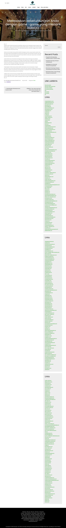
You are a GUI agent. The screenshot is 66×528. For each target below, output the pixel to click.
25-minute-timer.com (49, 284)
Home (18, 7)
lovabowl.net (47, 242)
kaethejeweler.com (48, 341)
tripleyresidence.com (49, 317)
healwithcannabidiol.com (49, 333)
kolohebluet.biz (48, 460)
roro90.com (47, 111)
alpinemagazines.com (49, 421)
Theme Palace (57, 526)
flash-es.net (47, 188)
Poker (22, 7)
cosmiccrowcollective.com (50, 129)
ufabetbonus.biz (48, 496)
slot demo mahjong (48, 87)
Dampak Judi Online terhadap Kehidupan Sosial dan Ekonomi (27, 526)
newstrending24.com (49, 495)
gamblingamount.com (49, 218)
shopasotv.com (48, 484)
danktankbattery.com (49, 176)
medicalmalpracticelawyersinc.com (52, 480)
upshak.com (47, 190)
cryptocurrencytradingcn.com (51, 204)
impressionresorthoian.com (50, 194)
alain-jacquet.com (48, 130)
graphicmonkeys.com (49, 300)
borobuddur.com (48, 280)
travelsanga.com (48, 485)
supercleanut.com (48, 296)
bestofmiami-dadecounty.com (51, 255)
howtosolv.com (48, 449)
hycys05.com (47, 159)
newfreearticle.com (48, 155)
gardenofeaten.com (49, 157)
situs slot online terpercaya (50, 86)
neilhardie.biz (47, 457)
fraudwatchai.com (48, 272)
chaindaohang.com (48, 433)
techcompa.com (48, 410)
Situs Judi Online (44, 7)
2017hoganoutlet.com (49, 103)
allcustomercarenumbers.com (51, 310)
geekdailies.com (48, 360)
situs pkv (37, 511)
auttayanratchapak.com (49, 137)
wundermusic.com (48, 281)
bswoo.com (47, 501)
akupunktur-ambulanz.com (50, 427)
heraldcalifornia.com (49, 299)
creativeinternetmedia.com (50, 399)
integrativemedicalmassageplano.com (52, 184)
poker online (39, 513)
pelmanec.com (48, 105)
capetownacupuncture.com (50, 126)
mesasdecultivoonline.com (50, 151)
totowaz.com (47, 206)
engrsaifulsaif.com (48, 287)
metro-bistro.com (48, 447)
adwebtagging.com (48, 213)
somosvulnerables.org (49, 319)
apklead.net (47, 369)
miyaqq (36, 519)
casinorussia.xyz (48, 465)
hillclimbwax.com (48, 219)
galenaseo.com (48, 476)
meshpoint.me (47, 133)
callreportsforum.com (49, 364)
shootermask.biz (48, 461)
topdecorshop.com (48, 483)
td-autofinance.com (49, 415)
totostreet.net (47, 269)
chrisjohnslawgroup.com (49, 312)
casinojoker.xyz (48, 470)
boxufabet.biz (47, 350)
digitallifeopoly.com (48, 263)
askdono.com (47, 394)
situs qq (28, 511)
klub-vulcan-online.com (49, 314)
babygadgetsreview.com (49, 426)
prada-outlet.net (48, 380)
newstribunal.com (48, 245)
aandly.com (47, 500)
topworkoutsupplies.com (49, 259)
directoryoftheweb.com (49, 107)
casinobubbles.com (48, 264)
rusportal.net (47, 120)
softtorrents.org (48, 318)
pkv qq (42, 515)
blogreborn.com (48, 402)
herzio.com (47, 113)
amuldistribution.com (49, 279)
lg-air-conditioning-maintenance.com (52, 435)
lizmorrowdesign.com (49, 331)
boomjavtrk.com (48, 368)
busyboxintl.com (48, 136)
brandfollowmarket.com (49, 209)
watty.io (46, 121)
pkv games (47, 91)
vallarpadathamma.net (49, 142)
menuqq (24, 511)
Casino (29, 7)
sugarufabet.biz (48, 349)
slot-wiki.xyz (47, 473)
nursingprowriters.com (49, 199)
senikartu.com (47, 118)
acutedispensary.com (49, 202)
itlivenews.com (47, 492)
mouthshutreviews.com (49, 260)
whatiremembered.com (49, 429)
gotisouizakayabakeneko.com (50, 132)
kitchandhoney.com (48, 446)
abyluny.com (47, 366)
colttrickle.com (48, 383)
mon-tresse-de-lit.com (49, 348)
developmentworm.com (49, 491)
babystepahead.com (49, 215)
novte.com (47, 438)
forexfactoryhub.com (49, 407)
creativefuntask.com (49, 286)
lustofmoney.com (48, 223)
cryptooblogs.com (48, 275)
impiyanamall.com (48, 267)
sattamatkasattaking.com (50, 342)
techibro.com (47, 419)
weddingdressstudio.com (49, 453)
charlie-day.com (48, 179)
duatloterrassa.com (48, 321)
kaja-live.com (47, 408)
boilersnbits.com (48, 152)
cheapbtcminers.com (49, 288)
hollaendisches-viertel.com (50, 441)
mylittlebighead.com (49, 292)
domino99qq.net (48, 106)
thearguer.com (48, 171)
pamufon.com (47, 322)
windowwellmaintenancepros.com (51, 229)
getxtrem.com (47, 167)
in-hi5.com (47, 114)
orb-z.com (47, 148)
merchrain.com (48, 361)
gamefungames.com (49, 283)
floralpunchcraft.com (49, 173)
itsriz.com (47, 124)
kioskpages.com (48, 334)
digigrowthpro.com (48, 381)
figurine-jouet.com (48, 353)
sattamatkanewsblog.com (50, 203)
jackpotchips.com (48, 307)
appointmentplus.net (49, 489)
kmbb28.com (47, 362)
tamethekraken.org (48, 325)
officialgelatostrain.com (49, 339)
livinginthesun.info (48, 122)
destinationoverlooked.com (50, 217)
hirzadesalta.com (48, 261)
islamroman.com (48, 414)
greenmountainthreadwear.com (51, 200)
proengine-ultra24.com (49, 442)
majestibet (32, 519)
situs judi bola (28, 513)
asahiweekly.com (48, 295)
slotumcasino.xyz (48, 466)
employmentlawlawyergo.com (51, 478)
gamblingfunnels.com (49, 387)
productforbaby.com (49, 147)
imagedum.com (48, 337)
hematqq (37, 514)
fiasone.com (47, 175)
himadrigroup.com (48, 412)
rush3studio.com (48, 110)
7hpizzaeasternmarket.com (50, 439)
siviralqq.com (47, 192)
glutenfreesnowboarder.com (50, 330)
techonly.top (47, 395)
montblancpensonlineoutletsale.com (52, 425)
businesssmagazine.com (49, 398)
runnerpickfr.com (48, 384)
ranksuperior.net (48, 214)
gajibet (40, 519)
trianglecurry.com (48, 335)
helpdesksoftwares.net (49, 241)
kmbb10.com (47, 165)
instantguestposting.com (49, 487)
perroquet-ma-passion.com (50, 356)
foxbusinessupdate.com (49, 182)
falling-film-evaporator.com (50, 196)
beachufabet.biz (48, 346)
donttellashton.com (48, 109)
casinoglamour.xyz (48, 468)
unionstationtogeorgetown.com (51, 290)
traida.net (47, 445)
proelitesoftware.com (49, 308)
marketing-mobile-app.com (50, 172)
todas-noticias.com (48, 117)
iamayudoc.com (48, 291)
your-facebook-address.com (50, 354)
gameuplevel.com (48, 276)
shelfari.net (47, 464)
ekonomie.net (47, 488)
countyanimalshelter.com (50, 211)
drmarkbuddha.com (49, 434)
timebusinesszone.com (49, 225)
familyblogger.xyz (48, 311)
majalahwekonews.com (49, 102)
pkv (45, 90)
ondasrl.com (47, 327)
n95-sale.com (47, 400)
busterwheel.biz (48, 462)
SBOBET (34, 7)
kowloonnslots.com (48, 418)
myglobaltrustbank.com (49, 477)
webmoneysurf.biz (48, 458)
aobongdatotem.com (49, 250)
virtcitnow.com (48, 403)
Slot (26, 7)
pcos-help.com (48, 388)
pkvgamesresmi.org (33, 521)
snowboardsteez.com (49, 161)
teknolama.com (48, 145)
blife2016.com (47, 329)
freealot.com (47, 294)
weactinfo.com (48, 168)
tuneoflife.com (47, 227)
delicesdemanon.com (49, 450)
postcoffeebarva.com (49, 138)
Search (7, 3)
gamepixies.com (48, 302)
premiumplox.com (48, 454)
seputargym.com (48, 265)
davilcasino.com (48, 271)
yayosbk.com (47, 456)
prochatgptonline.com (49, 406)
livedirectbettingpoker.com (50, 180)
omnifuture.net (48, 385)
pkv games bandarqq (49, 89)
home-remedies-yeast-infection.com (52, 252)
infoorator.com (48, 437)
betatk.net (47, 499)
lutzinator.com (47, 326)
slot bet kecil (26, 519)
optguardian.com (48, 268)
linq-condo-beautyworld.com (50, 430)
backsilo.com (47, 191)
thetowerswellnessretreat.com (51, 338)
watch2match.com (48, 474)
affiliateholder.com (48, 230)
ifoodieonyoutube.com (49, 256)
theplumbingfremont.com (50, 493)
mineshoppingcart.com (49, 257)
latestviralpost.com (48, 153)
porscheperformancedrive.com (51, 323)
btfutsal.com (47, 390)
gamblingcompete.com (49, 396)
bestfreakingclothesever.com (50, 195)
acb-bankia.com (48, 187)
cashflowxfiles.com (48, 164)
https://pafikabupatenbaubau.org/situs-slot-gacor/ (32, 518)
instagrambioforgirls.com (50, 163)
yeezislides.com (48, 249)
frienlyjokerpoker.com (49, 416)
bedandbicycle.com (48, 298)
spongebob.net (48, 134)
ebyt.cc (46, 431)
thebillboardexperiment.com (50, 345)
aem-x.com (47, 273)
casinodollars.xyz (48, 469)
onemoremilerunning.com (50, 160)
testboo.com (47, 452)
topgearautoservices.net (49, 352)
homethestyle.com (48, 277)
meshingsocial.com (48, 169)
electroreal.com (48, 253)
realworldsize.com (48, 144)
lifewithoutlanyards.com (49, 443)
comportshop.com (48, 481)
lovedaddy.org (47, 183)
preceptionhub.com (49, 248)
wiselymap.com (48, 404)
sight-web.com (48, 411)
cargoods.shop (48, 125)
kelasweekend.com (48, 497)
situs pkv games (48, 85)
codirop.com (47, 391)
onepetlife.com (48, 343)
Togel (38, 7)
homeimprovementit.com (50, 244)
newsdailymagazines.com (50, 246)
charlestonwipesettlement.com (51, 207)
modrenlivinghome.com (49, 357)
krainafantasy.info (48, 116)
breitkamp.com (48, 315)
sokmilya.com (47, 365)
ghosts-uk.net (47, 392)
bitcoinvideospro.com (49, 128)
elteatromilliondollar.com (50, 140)
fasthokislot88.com (48, 304)
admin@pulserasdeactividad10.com (13, 80)
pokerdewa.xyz (48, 472)
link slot (41, 514)
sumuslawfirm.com (48, 198)
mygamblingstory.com (49, 101)
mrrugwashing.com (48, 186)
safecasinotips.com (48, 306)
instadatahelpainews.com (50, 358)
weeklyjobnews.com (49, 210)
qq (45, 94)
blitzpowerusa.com (48, 156)
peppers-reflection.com (49, 226)
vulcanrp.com (47, 422)
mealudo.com (47, 178)
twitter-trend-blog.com (49, 423)
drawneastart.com (48, 303)
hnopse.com (47, 221)
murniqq (32, 514)
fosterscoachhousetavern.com (51, 149)
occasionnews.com (48, 222)
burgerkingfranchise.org (49, 141)
